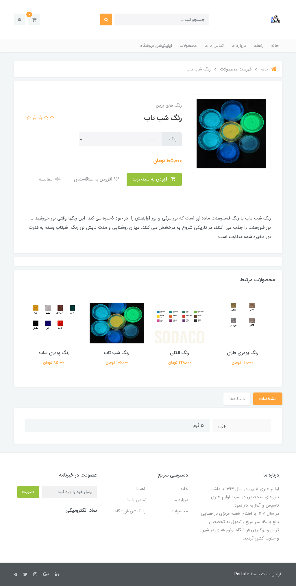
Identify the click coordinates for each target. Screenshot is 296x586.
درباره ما (238, 45)
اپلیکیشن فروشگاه (156, 45)
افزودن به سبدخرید (151, 179)
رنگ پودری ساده (53, 352)
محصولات (188, 45)
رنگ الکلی (179, 352)
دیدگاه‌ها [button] (237, 398)
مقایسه (46, 179)
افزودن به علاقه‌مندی (94, 179)
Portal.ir (241, 574)
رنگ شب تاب (116, 352)
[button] (34, 19)
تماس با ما (214, 45)
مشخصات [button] (268, 398)
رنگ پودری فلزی (242, 352)
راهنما (258, 45)
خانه (275, 45)
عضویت (28, 492)
